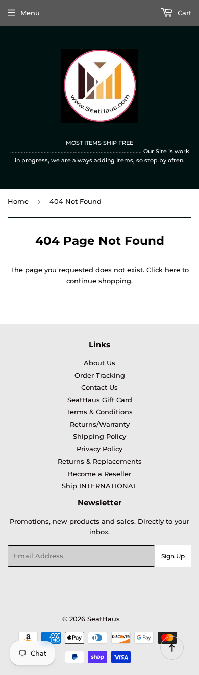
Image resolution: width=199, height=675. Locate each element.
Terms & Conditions (99, 412)
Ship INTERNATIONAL (99, 486)
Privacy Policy (99, 449)
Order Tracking (99, 375)
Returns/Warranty (100, 424)
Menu (30, 13)
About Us (99, 363)
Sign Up (173, 556)
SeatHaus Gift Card (99, 399)
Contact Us (99, 387)
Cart (183, 13)
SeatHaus (103, 619)
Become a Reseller (99, 474)
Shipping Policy (99, 436)
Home (18, 201)
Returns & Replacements (100, 461)
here (172, 270)
